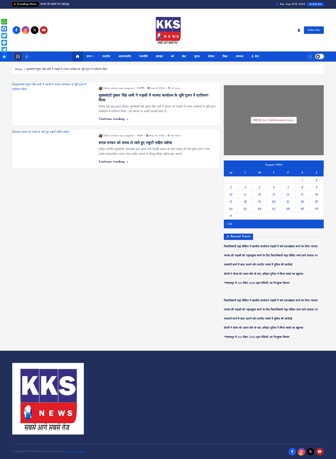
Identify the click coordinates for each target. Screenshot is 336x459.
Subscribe (314, 30)
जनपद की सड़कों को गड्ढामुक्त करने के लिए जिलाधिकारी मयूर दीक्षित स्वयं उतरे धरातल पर (271, 255)
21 (288, 201)
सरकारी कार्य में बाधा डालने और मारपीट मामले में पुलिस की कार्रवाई (258, 264)
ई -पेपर (255, 56)
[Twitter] (4, 35)
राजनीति (143, 56)
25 (245, 208)
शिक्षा (225, 56)
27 (273, 208)
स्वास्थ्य (240, 56)
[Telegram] (4, 49)
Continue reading (112, 119)
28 (288, 208)
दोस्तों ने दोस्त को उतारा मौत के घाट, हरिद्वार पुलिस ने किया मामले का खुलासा (263, 274)
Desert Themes (76, 451)
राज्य (88, 56)
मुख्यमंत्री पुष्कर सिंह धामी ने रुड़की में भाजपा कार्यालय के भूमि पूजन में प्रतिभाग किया (66, 69)
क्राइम (159, 56)
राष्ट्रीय (106, 56)
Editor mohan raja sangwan (118, 88)
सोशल (211, 56)
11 (245, 194)
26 (259, 208)
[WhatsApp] (4, 21)
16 (316, 194)
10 (231, 194)
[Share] (4, 56)
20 (273, 201)
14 (288, 194)
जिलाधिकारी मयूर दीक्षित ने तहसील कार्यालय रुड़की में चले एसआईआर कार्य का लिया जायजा (271, 246)
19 (259, 201)
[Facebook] (4, 28)
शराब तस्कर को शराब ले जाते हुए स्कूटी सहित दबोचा (135, 143)
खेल (184, 56)
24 (231, 208)
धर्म (172, 56)
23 (316, 201)
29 (302, 208)
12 (259, 194)
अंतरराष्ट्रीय (124, 56)
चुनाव (197, 56)
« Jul (229, 224)
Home (19, 69)
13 (273, 194)
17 (231, 201)
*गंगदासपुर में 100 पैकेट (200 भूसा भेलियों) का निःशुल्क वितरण (257, 283)
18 (245, 201)
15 (302, 194)
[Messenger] (4, 42)
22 (302, 201)
